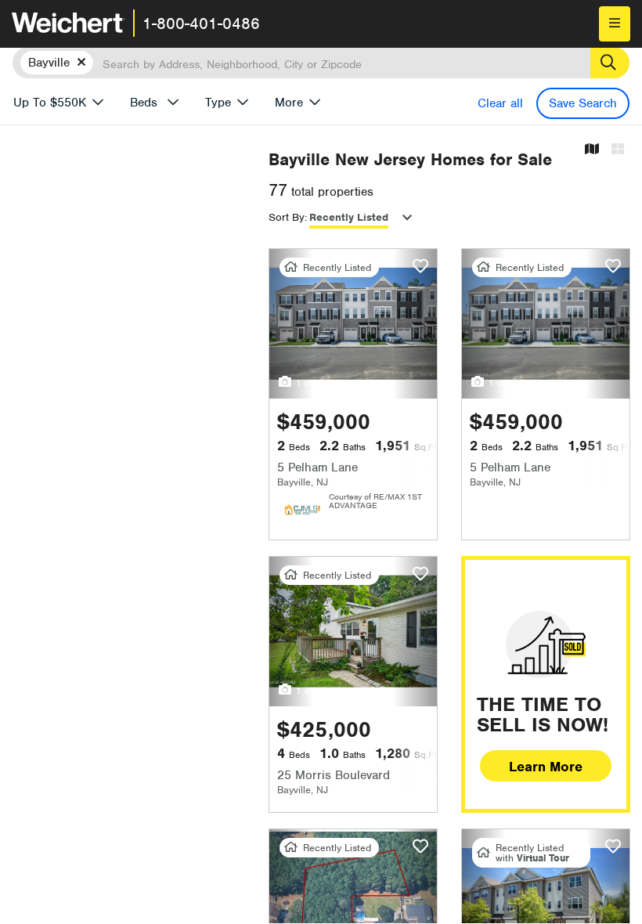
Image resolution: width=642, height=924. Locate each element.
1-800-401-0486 (201, 23)
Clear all (500, 103)
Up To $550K (49, 102)
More (289, 102)
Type (218, 102)
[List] (617, 150)
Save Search (583, 103)
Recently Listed (348, 217)
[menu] (614, 24)
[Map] (592, 150)
